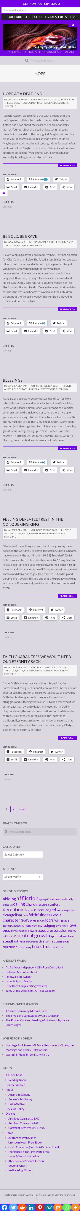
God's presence (32, 920)
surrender (10, 947)
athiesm (56, 899)
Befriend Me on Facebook (21, 972)
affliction (28, 898)
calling (19, 904)
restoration (57, 930)
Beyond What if (18, 1165)
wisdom (57, 947)
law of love (62, 925)
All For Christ (14, 1075)
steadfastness (14, 941)
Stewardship (32, 941)
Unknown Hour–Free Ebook (25, 1142)
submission (60, 941)
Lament (33, 533)
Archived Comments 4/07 (24, 1123)
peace (8, 930)
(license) (40, 1198)
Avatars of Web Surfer (22, 1137)
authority (68, 899)
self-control (9, 936)
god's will (52, 920)
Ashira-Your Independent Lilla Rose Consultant (34, 967)
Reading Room (17, 1080)
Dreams (10, 1113)
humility (37, 925)
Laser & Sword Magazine (23, 1156)
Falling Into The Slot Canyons (49, 1194)
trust (47, 946)
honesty (19, 925)
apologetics (45, 899)
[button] (40, 37)
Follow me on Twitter (19, 976)
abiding (9, 898)
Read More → (68, 165)
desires (28, 910)
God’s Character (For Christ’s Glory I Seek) (34, 1147)
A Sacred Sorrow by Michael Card (26, 1011)
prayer (32, 930)
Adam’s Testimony (19, 1094)
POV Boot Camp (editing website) (26, 986)
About (9, 1089)
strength (45, 941)
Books (9, 1132)
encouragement (66, 910)
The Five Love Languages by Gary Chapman (32, 1015)
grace (65, 920)
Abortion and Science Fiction (26, 1161)
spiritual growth (32, 935)
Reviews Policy (15, 1109)
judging (49, 925)
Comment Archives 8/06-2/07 (26, 1127)
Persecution (20, 930)
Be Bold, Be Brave (20, 236)
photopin (71, 1194)
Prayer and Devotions (55, 102)
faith (25, 915)
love (72, 925)
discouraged (45, 909)
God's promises (33, 102)
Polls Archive (16, 1103)
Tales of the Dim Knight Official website (30, 990)
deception (13, 909)
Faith (20, 102)
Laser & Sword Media (19, 981)
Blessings (13, 380)
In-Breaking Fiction (20, 1170)
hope (28, 925)
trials (37, 946)
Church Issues (36, 904)
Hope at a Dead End (22, 93)
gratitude (8, 925)
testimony (24, 947)
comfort (54, 904)
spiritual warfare (62, 936)
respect (42, 930)
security (72, 931)
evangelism (12, 914)
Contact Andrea (15, 1085)
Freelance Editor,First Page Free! (29, 1151)
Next (22, 809)
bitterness (8, 905)
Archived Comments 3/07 (24, 1118)
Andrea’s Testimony (20, 1099)
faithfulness (39, 914)
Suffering (10, 106)
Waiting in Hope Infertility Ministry (27, 1054)
